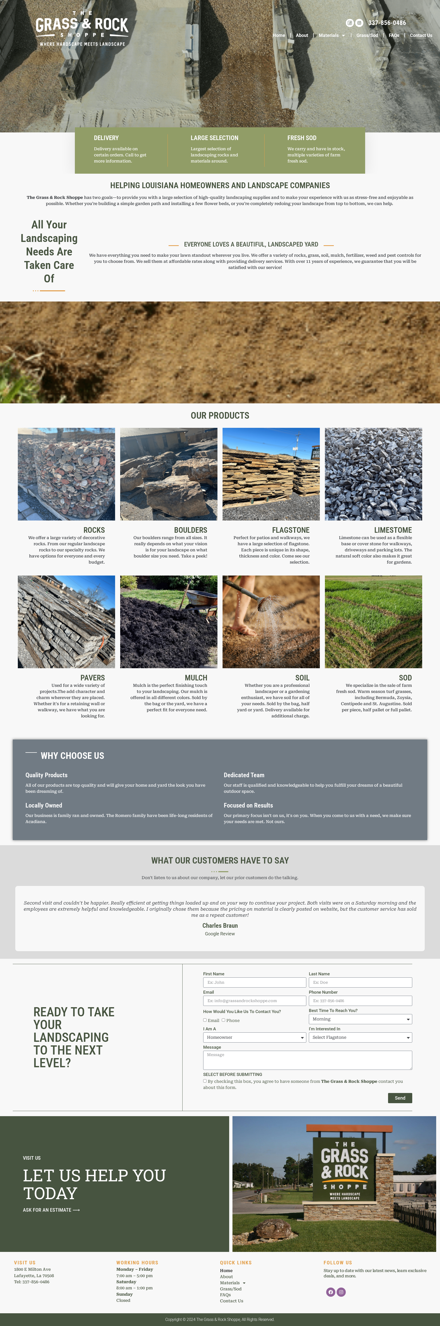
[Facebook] (330, 1292)
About (302, 35)
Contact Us (421, 35)
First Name (213, 974)
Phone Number (323, 992)
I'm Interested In (324, 1029)
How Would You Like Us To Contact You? (242, 1011)
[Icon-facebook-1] (350, 23)
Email (208, 992)
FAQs (394, 35)
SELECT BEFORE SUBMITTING (232, 1074)
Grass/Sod (367, 35)
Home (279, 35)
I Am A (209, 1029)
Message (212, 1047)
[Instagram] (359, 23)
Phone (233, 1020)
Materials (329, 35)
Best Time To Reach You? (333, 1010)
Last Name (319, 974)
